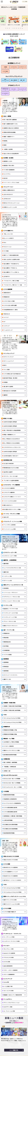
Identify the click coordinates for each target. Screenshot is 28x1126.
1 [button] (6, 28)
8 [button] (18, 28)
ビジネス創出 (5, 71)
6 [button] (15, 28)
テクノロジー (13, 89)
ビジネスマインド (22, 67)
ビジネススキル (14, 67)
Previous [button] (2, 1032)
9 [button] (20, 28)
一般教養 (5, 67)
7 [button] (16, 28)
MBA (5, 80)
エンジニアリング (22, 89)
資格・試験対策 (14, 80)
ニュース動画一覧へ (14, 1050)
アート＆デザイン (5, 93)
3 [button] (9, 28)
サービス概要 (25, 1)
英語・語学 (22, 80)
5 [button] (13, 28)
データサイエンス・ (5, 89)
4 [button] (11, 28)
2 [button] (7, 28)
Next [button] (26, 1033)
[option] (14, 21)
